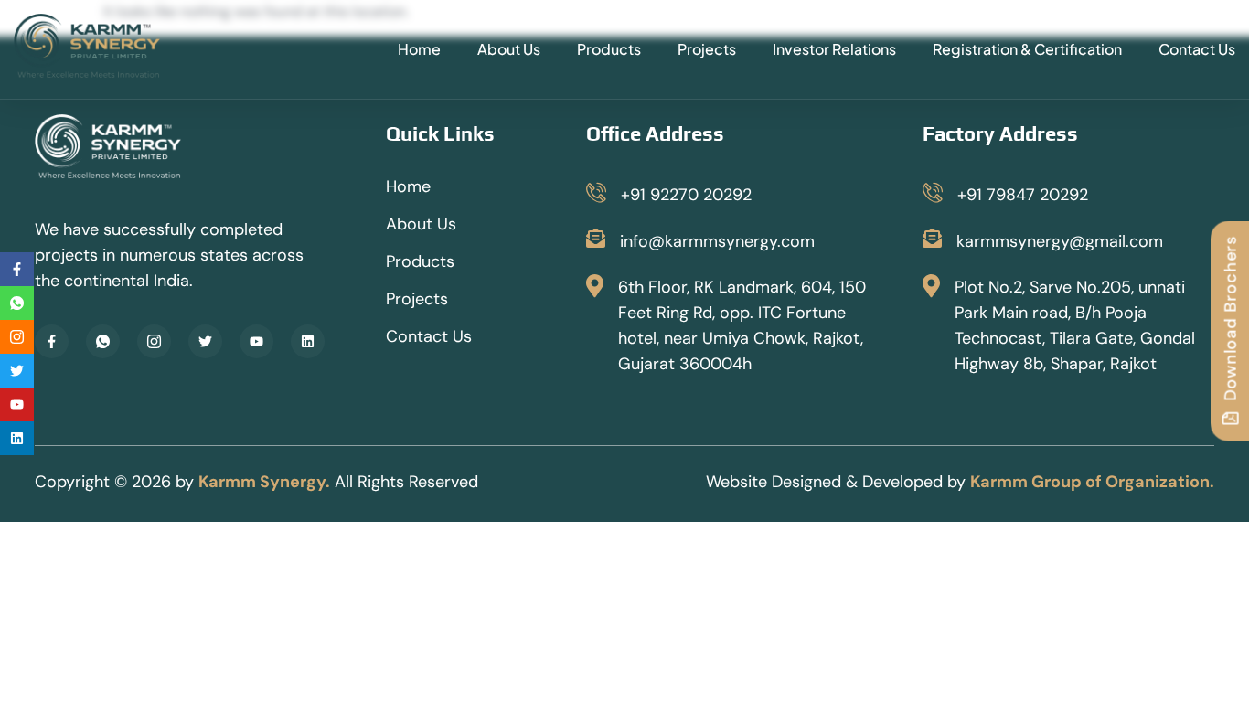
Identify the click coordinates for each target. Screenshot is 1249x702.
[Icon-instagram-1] (154, 341)
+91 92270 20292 (686, 195)
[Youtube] (256, 341)
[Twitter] (205, 341)
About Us (508, 48)
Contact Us (1196, 48)
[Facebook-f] (52, 341)
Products (609, 48)
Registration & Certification (1027, 48)
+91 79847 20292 (1022, 195)
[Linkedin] (308, 341)
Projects (707, 48)
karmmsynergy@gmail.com (1059, 241)
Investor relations (834, 48)
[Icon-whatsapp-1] (103, 341)
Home (419, 48)
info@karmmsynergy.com (717, 241)
